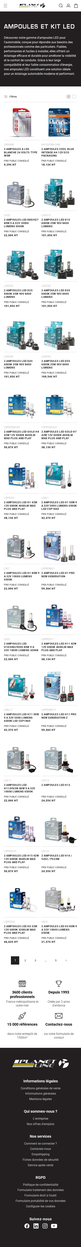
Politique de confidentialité (40, 1184)
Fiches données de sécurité (40, 1159)
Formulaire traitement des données (41, 1190)
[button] (5, 5)
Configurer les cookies (40, 1206)
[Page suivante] (66, 960)
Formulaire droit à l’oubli (40, 1195)
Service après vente (40, 1165)
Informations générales (40, 1093)
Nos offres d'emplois (40, 1124)
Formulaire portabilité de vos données (41, 1201)
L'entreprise (40, 1118)
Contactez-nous (40, 1149)
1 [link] (15, 960)
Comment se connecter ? (40, 1143)
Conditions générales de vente (40, 1088)
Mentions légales (40, 1099)
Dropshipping (41, 1154)
